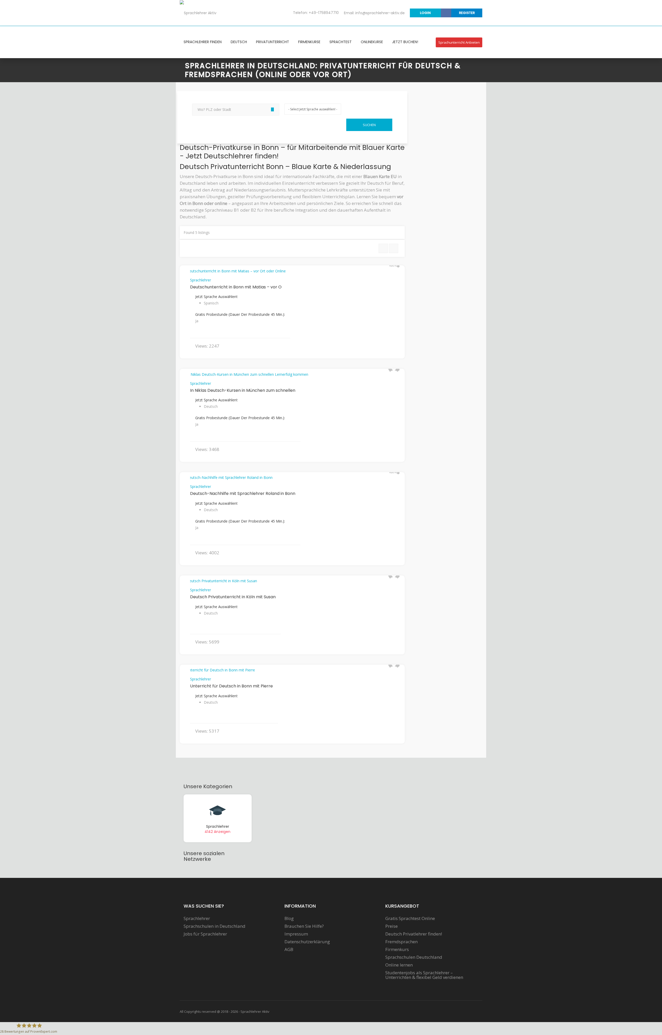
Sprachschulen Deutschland (413, 957)
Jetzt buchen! (405, 41)
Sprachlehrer (200, 280)
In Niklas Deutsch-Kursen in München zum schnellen (242, 390)
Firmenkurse (309, 41)
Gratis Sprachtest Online (410, 918)
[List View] (383, 248)
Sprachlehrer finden (203, 41)
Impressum (296, 934)
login (425, 12)
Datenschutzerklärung (307, 941)
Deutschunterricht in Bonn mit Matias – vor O (236, 287)
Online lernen (399, 965)
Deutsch (239, 41)
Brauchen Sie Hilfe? (304, 926)
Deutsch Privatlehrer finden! (413, 934)
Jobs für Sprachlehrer (205, 934)
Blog (289, 918)
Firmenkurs (397, 949)
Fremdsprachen (401, 941)
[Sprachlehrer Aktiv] (198, 12)
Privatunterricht (272, 41)
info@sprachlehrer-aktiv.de (380, 13)
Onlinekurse (372, 41)
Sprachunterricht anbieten (459, 42)
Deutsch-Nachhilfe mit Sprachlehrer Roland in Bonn (242, 493)
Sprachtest (340, 41)
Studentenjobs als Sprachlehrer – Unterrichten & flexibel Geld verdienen (424, 975)
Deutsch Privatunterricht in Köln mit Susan (233, 597)
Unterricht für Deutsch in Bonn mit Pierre (231, 686)
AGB (288, 949)
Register (467, 12)
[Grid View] (393, 248)
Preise (391, 926)
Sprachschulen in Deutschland (214, 926)
